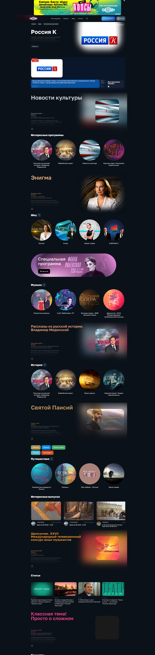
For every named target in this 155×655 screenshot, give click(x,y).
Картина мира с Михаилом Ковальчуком (113, 164)
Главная (34, 24)
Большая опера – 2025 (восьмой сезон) (89, 314)
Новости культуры (90, 163)
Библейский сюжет (65, 163)
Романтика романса (41, 313)
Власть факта (89, 393)
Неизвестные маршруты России (41, 488)
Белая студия (89, 243)
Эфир (39, 24)
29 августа (44, 271)
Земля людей (114, 487)
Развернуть (35, 46)
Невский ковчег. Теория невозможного (113, 394)
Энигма (41, 243)
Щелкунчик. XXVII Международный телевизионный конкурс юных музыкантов (113, 316)
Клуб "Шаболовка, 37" (65, 313)
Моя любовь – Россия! (89, 487)
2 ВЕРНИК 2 (113, 243)
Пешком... (66, 487)
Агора (65, 243)
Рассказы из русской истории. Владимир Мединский (41, 165)
